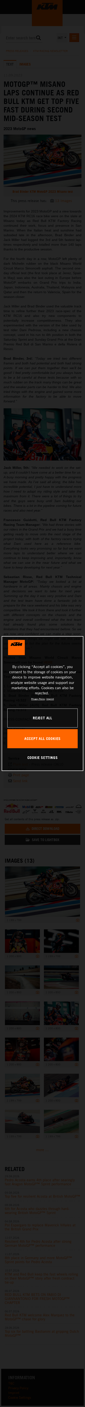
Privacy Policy (38, 699)
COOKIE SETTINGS (42, 757)
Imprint (50, 699)
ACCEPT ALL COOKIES (42, 738)
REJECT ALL (42, 717)
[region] (42, 703)
